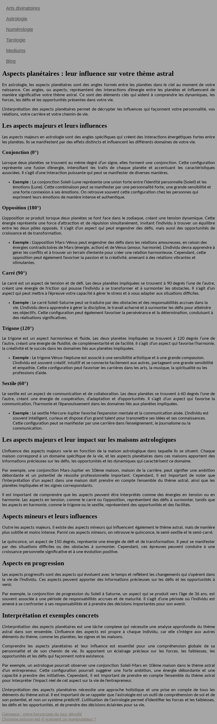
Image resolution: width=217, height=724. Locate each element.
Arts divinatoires (23, 8)
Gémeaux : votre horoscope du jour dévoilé (42, 714)
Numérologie (19, 29)
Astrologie (16, 18)
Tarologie (15, 40)
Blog (11, 61)
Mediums (15, 50)
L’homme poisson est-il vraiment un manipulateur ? (49, 719)
